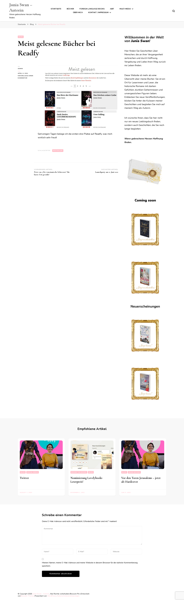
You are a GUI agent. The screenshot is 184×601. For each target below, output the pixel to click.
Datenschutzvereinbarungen (68, 596)
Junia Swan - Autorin (40, 594)
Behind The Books (78, 472)
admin (20, 69)
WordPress (51, 596)
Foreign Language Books (92, 9)
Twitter (24, 478)
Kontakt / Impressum (98, 12)
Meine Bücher (134, 472)
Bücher (70, 9)
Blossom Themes (27, 596)
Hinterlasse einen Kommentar (26, 77)
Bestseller (57, 150)
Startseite (56, 9)
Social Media (32, 472)
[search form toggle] (173, 11)
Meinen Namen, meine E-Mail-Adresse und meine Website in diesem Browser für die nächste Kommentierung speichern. (90, 564)
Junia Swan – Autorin (20, 7)
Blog (21, 37)
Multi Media (125, 9)
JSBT (112, 9)
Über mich (78, 12)
